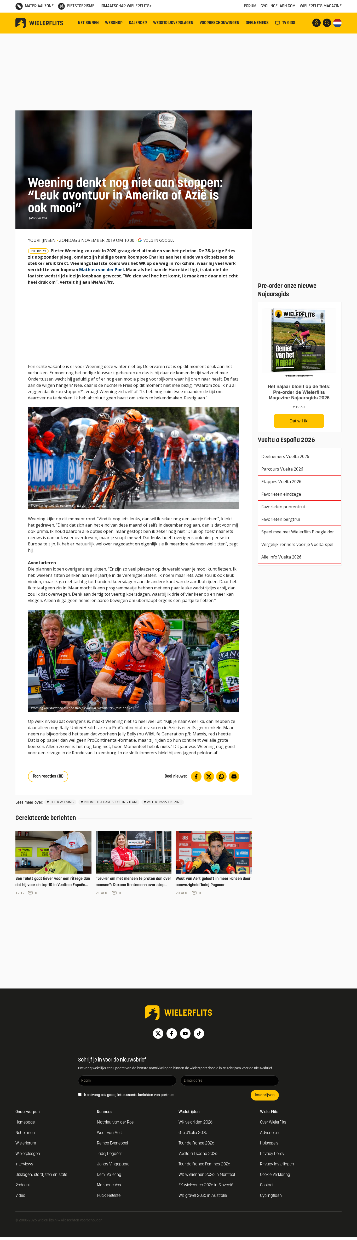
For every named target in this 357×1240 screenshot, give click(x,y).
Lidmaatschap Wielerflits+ (125, 6)
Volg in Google (158, 240)
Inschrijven (265, 1095)
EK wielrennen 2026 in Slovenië (206, 1185)
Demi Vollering (109, 1175)
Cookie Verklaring (275, 1175)
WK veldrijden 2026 (195, 1122)
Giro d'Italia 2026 (193, 1133)
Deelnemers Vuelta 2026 (285, 456)
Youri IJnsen (42, 240)
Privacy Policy (272, 1154)
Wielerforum (25, 1143)
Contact (267, 1185)
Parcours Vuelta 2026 (282, 469)
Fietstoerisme (80, 6)
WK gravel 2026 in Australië (203, 1196)
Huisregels (269, 1143)
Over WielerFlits (273, 1122)
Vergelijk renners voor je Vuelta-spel (297, 544)
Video (20, 1196)
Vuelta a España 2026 (198, 1154)
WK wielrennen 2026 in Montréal (207, 1175)
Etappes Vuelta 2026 (281, 481)
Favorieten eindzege (281, 494)
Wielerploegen (27, 1154)
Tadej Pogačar (109, 1154)
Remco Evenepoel (112, 1143)
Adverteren (269, 1133)
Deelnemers (257, 23)
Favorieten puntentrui (283, 507)
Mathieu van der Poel (101, 269)
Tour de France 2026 (196, 1143)
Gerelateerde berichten (45, 818)
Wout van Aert (109, 1133)
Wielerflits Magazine (321, 6)
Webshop (114, 23)
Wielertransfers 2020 (164, 802)
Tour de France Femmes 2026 (204, 1164)
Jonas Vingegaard (113, 1164)
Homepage (25, 1122)
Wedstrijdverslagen (173, 23)
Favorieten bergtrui (280, 519)
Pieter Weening (62, 802)
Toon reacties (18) (48, 776)
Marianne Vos (109, 1185)
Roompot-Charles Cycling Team (110, 802)
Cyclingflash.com (278, 6)
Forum (250, 6)
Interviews (24, 1164)
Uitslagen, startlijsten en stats (41, 1175)
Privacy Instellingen (277, 1164)
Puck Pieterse (108, 1196)
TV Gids (288, 23)
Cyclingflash (271, 1196)
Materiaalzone (39, 6)
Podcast (22, 1185)
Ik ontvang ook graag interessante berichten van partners (128, 1095)
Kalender (138, 23)
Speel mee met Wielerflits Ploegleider (297, 532)
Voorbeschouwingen (219, 23)
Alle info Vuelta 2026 (281, 557)
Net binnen (88, 23)
